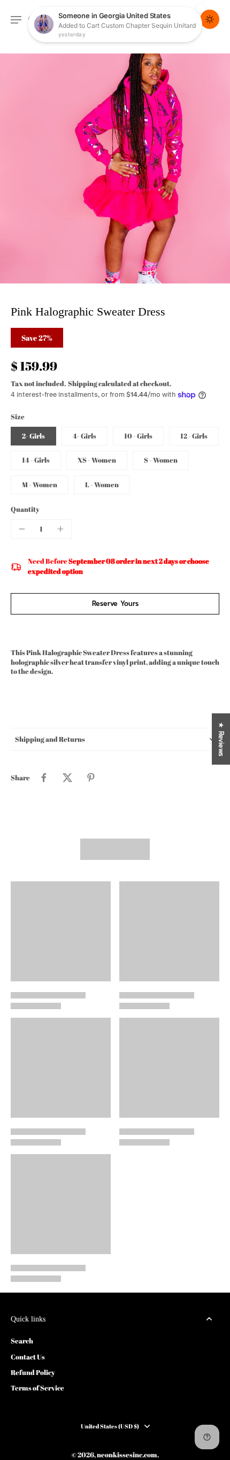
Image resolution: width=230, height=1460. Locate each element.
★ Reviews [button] (221, 739)
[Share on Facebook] (44, 777)
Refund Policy (33, 1372)
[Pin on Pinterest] (91, 777)
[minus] (22, 529)
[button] (115, 604)
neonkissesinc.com (127, 1454)
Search (22, 1341)
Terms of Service (37, 1388)
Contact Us (28, 1357)
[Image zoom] (115, 168)
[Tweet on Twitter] (67, 777)
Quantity (25, 509)
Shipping (83, 383)
